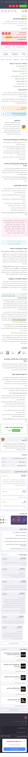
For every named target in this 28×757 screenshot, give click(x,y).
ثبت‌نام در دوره (23, 6)
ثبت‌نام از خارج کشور (20, 47)
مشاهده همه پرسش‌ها (14, 643)
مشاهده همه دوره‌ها (14, 710)
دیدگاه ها (22, 59)
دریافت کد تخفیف (14, 749)
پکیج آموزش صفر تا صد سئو (20, 177)
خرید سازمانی (7, 47)
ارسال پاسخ (4, 558)
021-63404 (16, 431)
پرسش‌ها (2, 59)
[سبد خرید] (8, 11)
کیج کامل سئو (9, 419)
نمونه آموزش (15, 59)
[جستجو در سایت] (12, 11)
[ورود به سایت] (5, 11)
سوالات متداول (9, 59)
